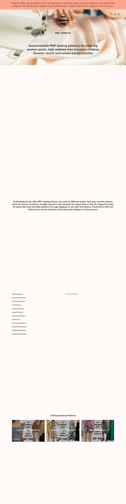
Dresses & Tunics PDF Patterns (19, 298)
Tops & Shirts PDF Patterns (18, 308)
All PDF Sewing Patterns (17, 294)
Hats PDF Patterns (16, 319)
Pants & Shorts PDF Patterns (18, 301)
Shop (57, 33)
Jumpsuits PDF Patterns (17, 312)
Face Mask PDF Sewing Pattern (19, 330)
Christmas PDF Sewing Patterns (19, 334)
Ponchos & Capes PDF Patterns (19, 323)
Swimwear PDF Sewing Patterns (19, 327)
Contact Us (66, 33)
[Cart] (120, 14)
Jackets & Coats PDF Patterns (19, 316)
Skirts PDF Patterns (16, 305)
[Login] (115, 14)
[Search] (111, 14)
